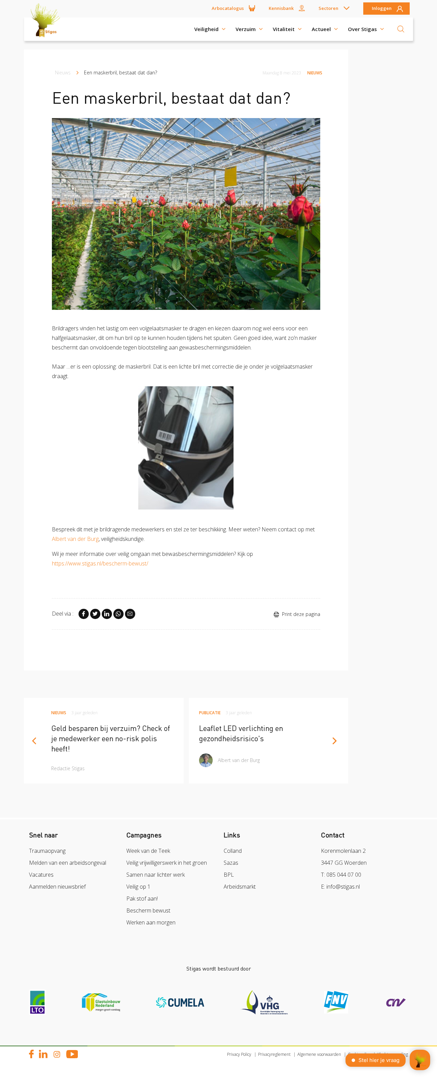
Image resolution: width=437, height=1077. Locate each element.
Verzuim (246, 29)
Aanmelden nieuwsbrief (57, 886)
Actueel (321, 29)
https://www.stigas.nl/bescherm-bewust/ (100, 563)
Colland (233, 851)
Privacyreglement (274, 1054)
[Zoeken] (400, 29)
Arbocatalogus (228, 8)
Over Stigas (362, 29)
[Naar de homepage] (48, 29)
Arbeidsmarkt (240, 886)
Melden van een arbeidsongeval (67, 862)
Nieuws (63, 72)
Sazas (231, 862)
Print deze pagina (300, 614)
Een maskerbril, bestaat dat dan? (120, 72)
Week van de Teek (148, 851)
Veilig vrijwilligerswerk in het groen (166, 862)
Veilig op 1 (138, 886)
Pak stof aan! (142, 898)
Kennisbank (281, 8)
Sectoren (328, 8)
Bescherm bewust (148, 910)
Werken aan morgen (150, 922)
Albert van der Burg (75, 539)
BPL (229, 874)
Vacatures (41, 874)
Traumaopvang (47, 851)
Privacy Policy (239, 1054)
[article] (104, 741)
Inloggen (382, 8)
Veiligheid (206, 29)
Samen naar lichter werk (155, 874)
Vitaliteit (284, 29)
